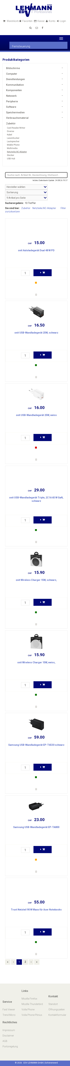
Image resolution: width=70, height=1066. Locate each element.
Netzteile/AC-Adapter (17, 152)
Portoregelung (10, 1046)
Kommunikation (15, 84)
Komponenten (14, 90)
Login (63, 21)
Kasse (41, 21)
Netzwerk (11, 95)
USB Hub (11, 158)
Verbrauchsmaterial (17, 118)
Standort (53, 1004)
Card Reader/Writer (16, 128)
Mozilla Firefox (29, 998)
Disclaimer (8, 1035)
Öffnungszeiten (56, 1009)
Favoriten (27, 21)
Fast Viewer (9, 1009)
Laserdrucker (13, 138)
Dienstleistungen (15, 79)
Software (11, 107)
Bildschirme (13, 68)
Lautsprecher (13, 141)
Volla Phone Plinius (32, 1015)
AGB (5, 1041)
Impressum (9, 1030)
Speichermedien (15, 112)
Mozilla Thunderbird (32, 1004)
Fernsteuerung (21, 46)
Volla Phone (28, 1009)
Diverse (10, 131)
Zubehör (11, 123)
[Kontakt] (37, 27)
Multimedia (12, 148)
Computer (11, 73)
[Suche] (30, 27)
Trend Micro (9, 1015)
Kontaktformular (57, 1015)
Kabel (9, 135)
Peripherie (12, 101)
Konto (52, 21)
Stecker (10, 155)
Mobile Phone (13, 145)
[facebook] (42, 27)
